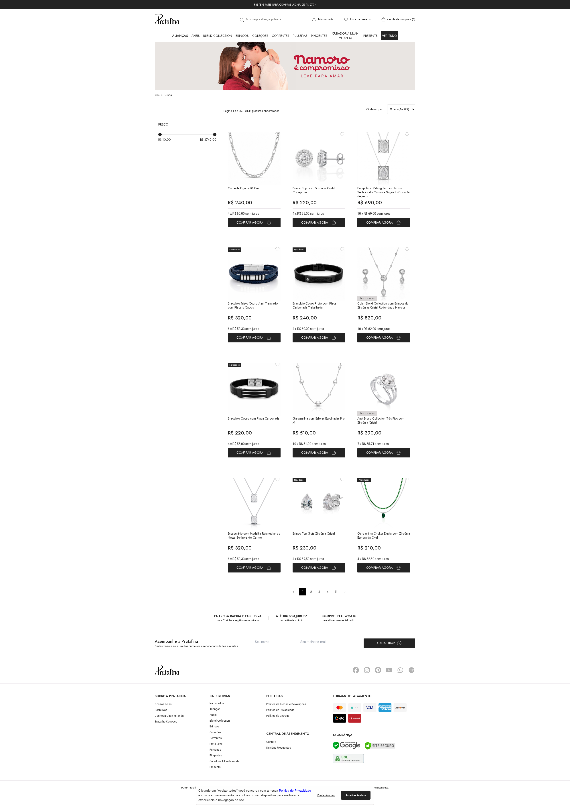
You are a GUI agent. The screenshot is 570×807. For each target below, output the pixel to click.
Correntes (280, 55)
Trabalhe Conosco (166, 741)
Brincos (242, 55)
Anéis (195, 55)
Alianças (180, 55)
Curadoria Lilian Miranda (345, 55)
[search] (242, 39)
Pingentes (319, 55)
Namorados (217, 723)
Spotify (411, 690)
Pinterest (378, 690)
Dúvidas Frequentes (278, 767)
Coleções (260, 55)
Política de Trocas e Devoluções (286, 723)
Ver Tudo (389, 55)
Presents (370, 55)
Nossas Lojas (163, 723)
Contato (271, 761)
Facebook (356, 690)
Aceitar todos (356, 795)
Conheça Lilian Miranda (169, 735)
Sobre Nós (161, 729)
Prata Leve (216, 763)
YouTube (389, 690)
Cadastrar (386, 662)
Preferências (326, 795)
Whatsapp (400, 690)
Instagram (367, 690)
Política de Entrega (277, 735)
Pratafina (167, 39)
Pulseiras (300, 55)
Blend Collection (217, 55)
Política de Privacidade (280, 729)
